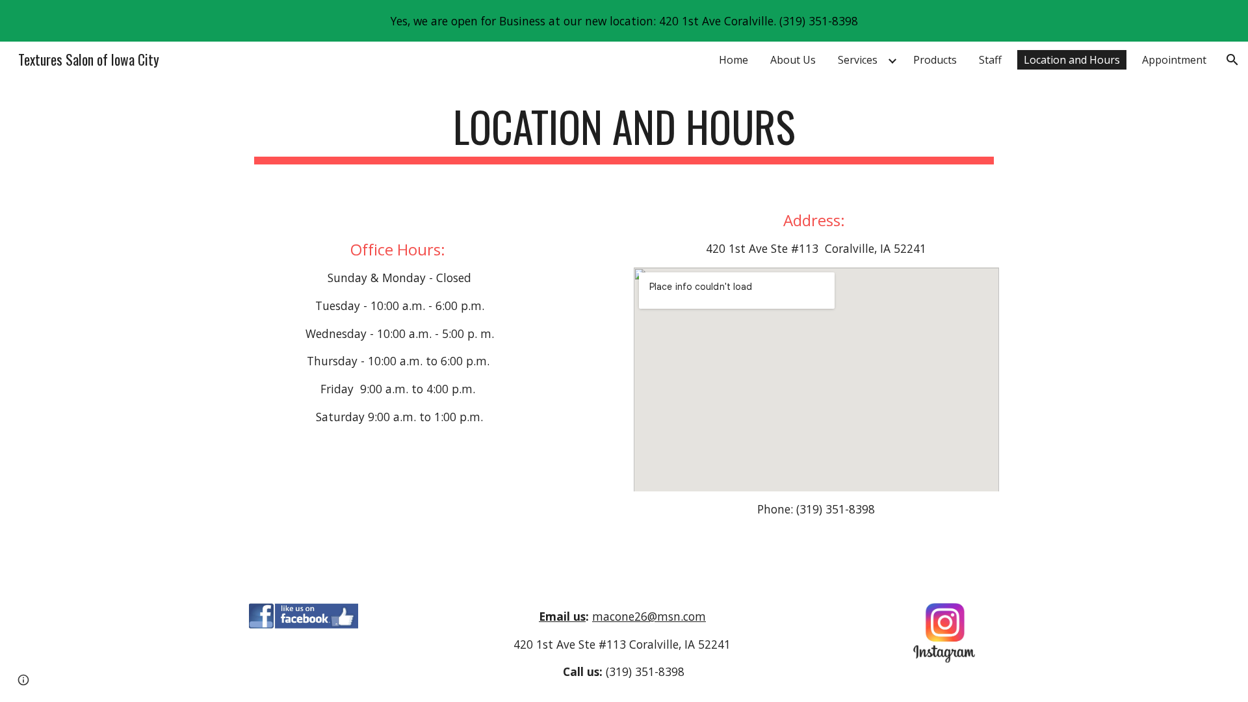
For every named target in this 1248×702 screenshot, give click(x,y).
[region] (624, 21)
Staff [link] (990, 60)
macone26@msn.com (649, 616)
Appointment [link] (1174, 60)
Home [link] (733, 60)
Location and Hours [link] (1072, 60)
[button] (1232, 59)
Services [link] (858, 60)
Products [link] (935, 60)
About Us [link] (793, 60)
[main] (624, 133)
